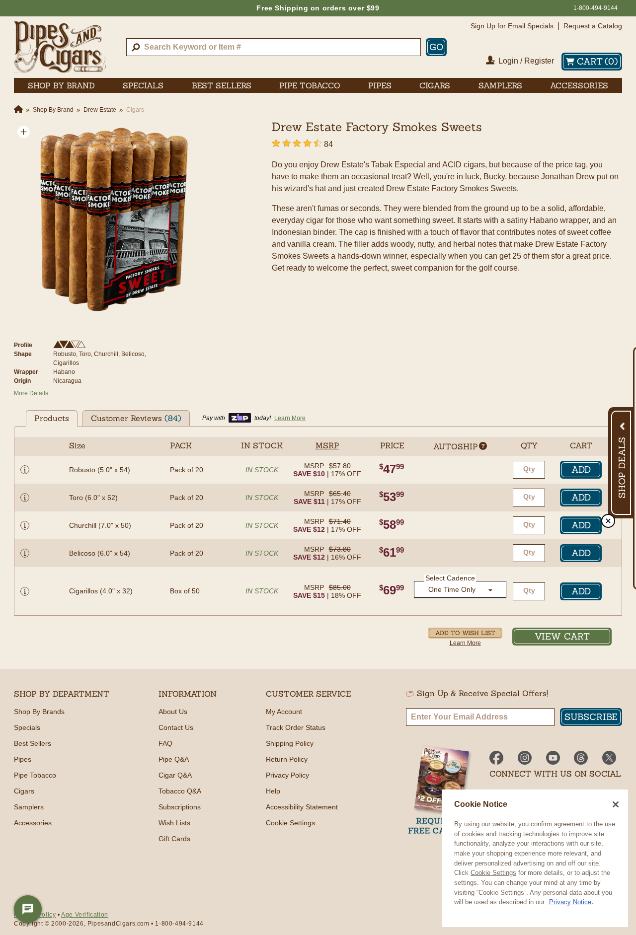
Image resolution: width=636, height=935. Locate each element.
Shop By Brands (39, 712)
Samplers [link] (500, 85)
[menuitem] (61, 85)
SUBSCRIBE (591, 716)
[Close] (616, 804)
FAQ (165, 743)
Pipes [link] (380, 85)
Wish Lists (174, 823)
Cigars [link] (434, 85)
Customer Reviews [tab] (136, 418)
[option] (111, 219)
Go (436, 47)
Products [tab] (51, 418)
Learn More (465, 643)
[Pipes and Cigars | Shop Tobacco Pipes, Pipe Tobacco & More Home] (60, 47)
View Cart (562, 636)
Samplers (29, 807)
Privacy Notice (570, 902)
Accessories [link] (579, 85)
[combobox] (273, 47)
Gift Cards (174, 839)
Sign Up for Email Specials (512, 26)
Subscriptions (180, 807)
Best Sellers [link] (221, 85)
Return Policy (287, 759)
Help (273, 791)
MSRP (314, 466)
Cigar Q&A (175, 775)
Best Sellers (32, 743)
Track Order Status (295, 727)
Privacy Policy (287, 775)
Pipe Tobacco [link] (309, 85)
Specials (27, 727)
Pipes (22, 759)
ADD (581, 469)
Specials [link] (143, 85)
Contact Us (176, 727)
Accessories (33, 823)
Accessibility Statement (302, 807)
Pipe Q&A (174, 759)
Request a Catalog (592, 26)
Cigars (24, 791)
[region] (535, 858)
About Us (173, 712)
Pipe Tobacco (35, 775)
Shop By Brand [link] (61, 85)
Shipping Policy (290, 743)
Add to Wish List (465, 633)
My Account (284, 712)
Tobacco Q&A (180, 791)
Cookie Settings (493, 872)
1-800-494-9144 (595, 7)
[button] (23, 132)
